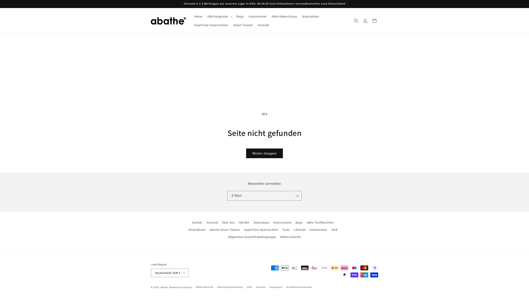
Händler (244, 222)
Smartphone (197, 229)
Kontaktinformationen (299, 287)
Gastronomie (282, 222)
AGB (334, 229)
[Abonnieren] (296, 196)
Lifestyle (299, 229)
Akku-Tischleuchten (320, 222)
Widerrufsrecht (290, 237)
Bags (299, 222)
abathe (164, 287)
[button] (219, 16)
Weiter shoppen (264, 153)
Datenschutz (318, 229)
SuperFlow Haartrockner (261, 229)
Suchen (197, 222)
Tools (286, 229)
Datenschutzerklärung (230, 287)
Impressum (261, 222)
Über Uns (228, 222)
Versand (212, 222)
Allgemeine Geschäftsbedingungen (252, 237)
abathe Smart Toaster (225, 229)
